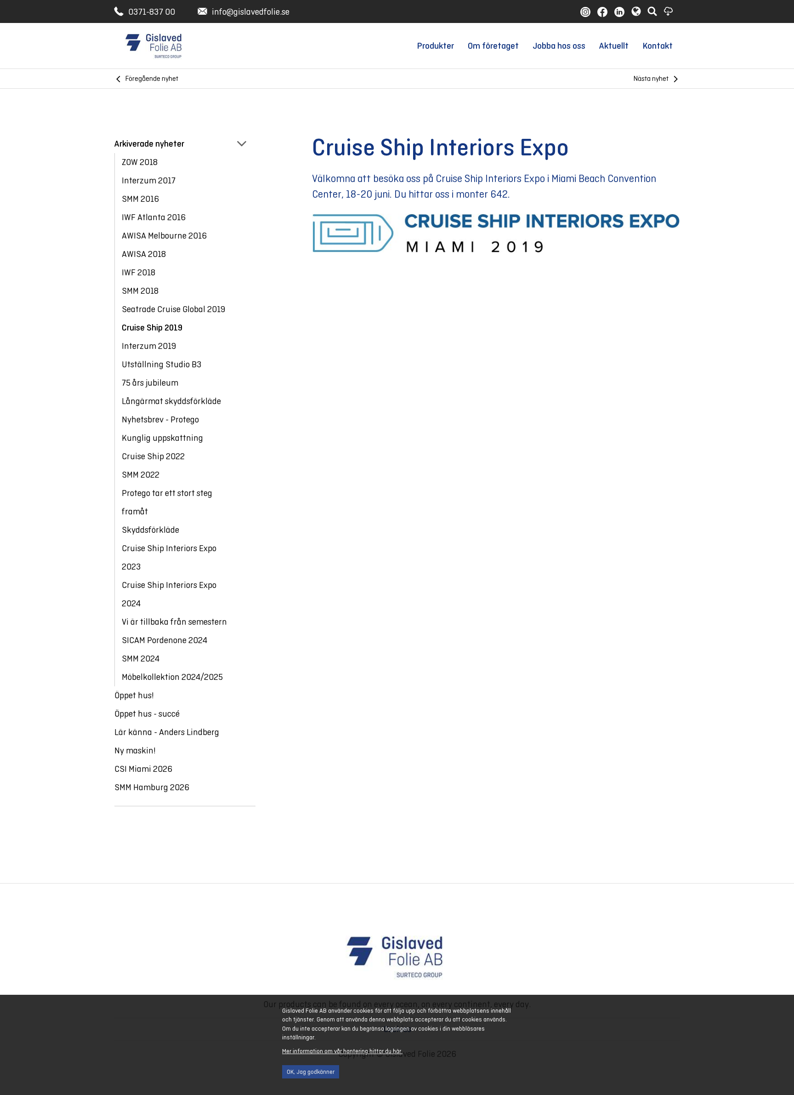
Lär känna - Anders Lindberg (166, 732)
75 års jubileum (150, 383)
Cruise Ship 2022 (153, 456)
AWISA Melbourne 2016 (164, 235)
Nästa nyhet (651, 78)
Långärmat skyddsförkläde (171, 401)
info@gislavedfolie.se (250, 12)
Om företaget (493, 46)
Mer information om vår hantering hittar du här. (342, 1051)
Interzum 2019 (149, 346)
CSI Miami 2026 (143, 769)
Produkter (435, 46)
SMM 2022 (140, 474)
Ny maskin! (135, 750)
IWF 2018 (138, 272)
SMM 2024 (140, 658)
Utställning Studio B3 (162, 364)
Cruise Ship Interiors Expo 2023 (169, 557)
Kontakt (657, 46)
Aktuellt (614, 46)
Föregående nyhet (151, 78)
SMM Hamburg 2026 (151, 787)
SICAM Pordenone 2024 (164, 640)
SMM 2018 (140, 291)
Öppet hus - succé (147, 714)
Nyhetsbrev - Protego (160, 419)
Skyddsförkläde (150, 530)
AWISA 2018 (144, 254)
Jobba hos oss (559, 46)
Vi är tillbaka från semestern (174, 622)
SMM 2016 (140, 199)
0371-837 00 (151, 12)
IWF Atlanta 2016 (154, 217)
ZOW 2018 (140, 162)
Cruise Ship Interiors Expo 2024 (169, 594)
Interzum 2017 (149, 180)
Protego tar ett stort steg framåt (167, 502)
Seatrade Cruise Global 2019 (173, 309)
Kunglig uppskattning (162, 438)
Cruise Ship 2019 (152, 327)
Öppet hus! (134, 695)
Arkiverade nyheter (149, 143)
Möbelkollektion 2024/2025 (172, 677)
